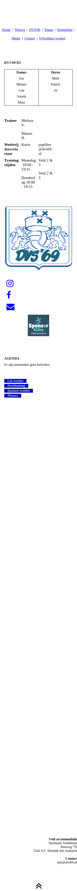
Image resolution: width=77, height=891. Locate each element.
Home (6, 30)
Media (16, 38)
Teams (48, 30)
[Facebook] (8, 295)
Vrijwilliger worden (52, 38)
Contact (29, 38)
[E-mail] (10, 306)
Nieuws (20, 30)
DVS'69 (34, 30)
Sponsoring (65, 30)
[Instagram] (9, 283)
